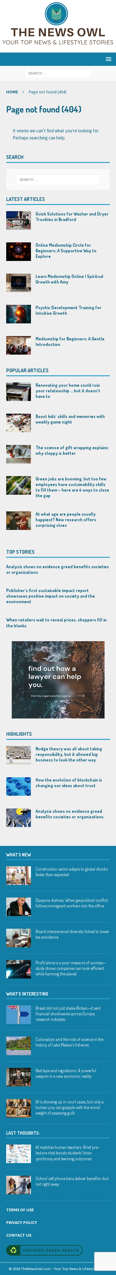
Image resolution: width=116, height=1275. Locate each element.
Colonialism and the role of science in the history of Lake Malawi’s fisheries (69, 1042)
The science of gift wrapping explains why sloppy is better (72, 450)
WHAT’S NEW (18, 854)
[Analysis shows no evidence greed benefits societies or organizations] (18, 817)
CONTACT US (18, 1235)
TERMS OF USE (20, 1210)
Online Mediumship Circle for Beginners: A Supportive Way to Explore (66, 250)
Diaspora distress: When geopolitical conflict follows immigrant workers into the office (72, 903)
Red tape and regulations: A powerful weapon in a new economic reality (66, 1073)
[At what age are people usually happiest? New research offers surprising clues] (18, 520)
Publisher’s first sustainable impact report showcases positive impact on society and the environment (50, 596)
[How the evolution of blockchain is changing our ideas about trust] (18, 786)
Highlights (19, 734)
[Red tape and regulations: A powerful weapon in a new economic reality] (18, 1077)
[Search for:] (58, 72)
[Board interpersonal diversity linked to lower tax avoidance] (18, 938)
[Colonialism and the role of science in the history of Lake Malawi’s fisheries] (18, 1046)
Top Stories (20, 552)
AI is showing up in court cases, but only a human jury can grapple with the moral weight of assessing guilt (70, 1107)
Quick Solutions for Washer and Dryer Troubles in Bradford (72, 216)
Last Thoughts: (23, 1133)
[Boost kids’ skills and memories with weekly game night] (18, 423)
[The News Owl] (58, 49)
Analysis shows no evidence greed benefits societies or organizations (70, 813)
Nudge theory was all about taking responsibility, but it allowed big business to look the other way (69, 754)
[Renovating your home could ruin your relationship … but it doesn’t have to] (18, 391)
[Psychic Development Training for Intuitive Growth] (18, 314)
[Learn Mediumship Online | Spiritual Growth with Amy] (18, 283)
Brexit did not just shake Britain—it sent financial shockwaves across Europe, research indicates (68, 1013)
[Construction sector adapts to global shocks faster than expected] (18, 875)
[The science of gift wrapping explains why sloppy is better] (18, 454)
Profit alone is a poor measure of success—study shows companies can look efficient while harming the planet (71, 968)
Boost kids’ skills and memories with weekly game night (70, 419)
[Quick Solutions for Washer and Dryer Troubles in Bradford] (18, 220)
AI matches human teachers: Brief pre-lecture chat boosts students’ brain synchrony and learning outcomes (68, 1153)
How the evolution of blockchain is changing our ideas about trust (69, 782)
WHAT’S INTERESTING (27, 993)
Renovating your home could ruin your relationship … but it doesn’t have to (68, 390)
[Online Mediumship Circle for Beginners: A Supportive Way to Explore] (18, 251)
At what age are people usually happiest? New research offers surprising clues (66, 519)
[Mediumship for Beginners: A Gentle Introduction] (18, 345)
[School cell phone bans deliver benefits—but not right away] (18, 1185)
